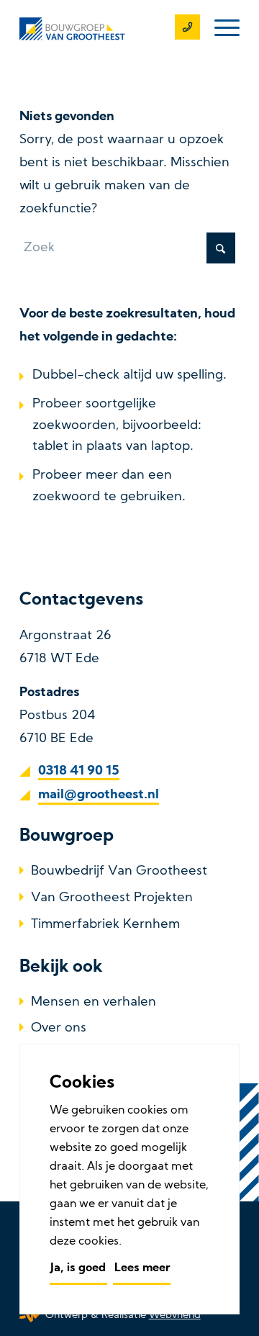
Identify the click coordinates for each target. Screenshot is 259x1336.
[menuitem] (220, 29)
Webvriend (175, 1315)
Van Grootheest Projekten (112, 898)
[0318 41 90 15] (180, 29)
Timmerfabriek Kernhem (105, 924)
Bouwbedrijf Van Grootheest (119, 871)
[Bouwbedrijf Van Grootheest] (107, 29)
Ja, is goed (78, 1268)
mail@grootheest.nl (98, 795)
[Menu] (220, 29)
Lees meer (142, 1268)
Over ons (58, 1028)
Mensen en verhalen (93, 1002)
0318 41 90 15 (78, 771)
